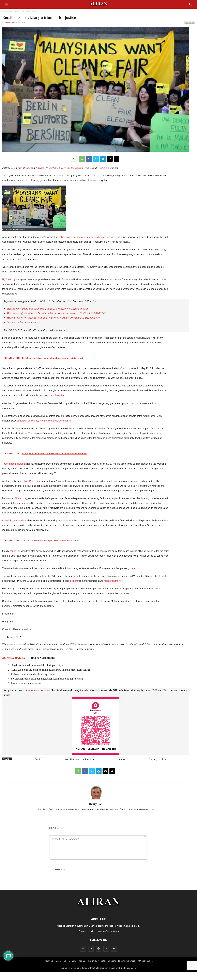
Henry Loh (9, 22)
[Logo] (98, 910)
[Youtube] (114, 948)
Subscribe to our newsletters (121, 961)
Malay (26, 168)
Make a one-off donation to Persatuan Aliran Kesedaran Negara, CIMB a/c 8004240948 (56, 313)
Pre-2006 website (96, 961)
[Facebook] (89, 159)
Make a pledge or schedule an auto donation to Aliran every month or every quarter (53, 317)
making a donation (39, 690)
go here (74, 581)
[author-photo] (95, 799)
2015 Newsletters (29, 12)
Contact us (61, 961)
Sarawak (122, 759)
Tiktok (88, 168)
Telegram (64, 168)
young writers (158, 759)
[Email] (110, 159)
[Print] (116, 159)
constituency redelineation (79, 759)
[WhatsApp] (82, 159)
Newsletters (14, 12)
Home (4, 12)
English (40, 168)
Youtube (102, 168)
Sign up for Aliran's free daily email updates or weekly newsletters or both (47, 308)
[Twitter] (96, 159)
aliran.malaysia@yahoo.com (105, 931)
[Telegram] (103, 159)
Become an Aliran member (21, 322)
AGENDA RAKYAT (14, 658)
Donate (72, 961)
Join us (82, 961)
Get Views (189, 22)
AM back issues (145, 961)
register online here (114, 581)
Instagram (77, 168)
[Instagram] (91, 948)
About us (49, 961)
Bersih (37, 759)
